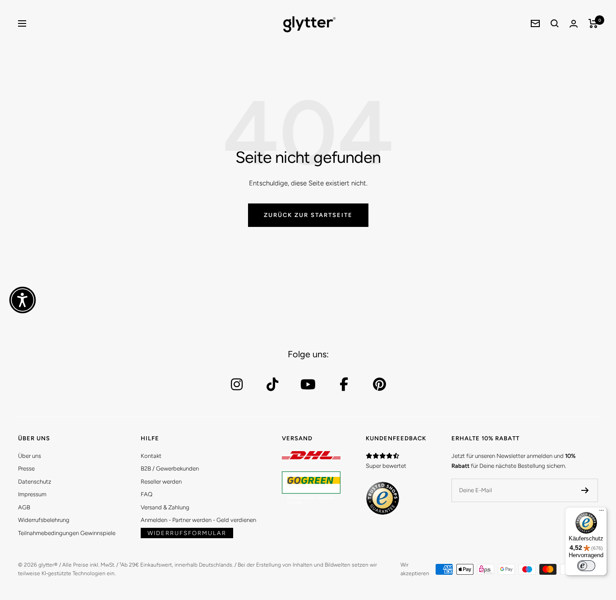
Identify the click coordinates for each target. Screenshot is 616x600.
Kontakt (151, 455)
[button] (22, 300)
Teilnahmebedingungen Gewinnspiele (66, 533)
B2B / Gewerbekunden (170, 468)
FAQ (146, 494)
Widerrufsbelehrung (43, 520)
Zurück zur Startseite (308, 215)
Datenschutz (34, 481)
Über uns (29, 455)
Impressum (32, 494)
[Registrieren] (585, 490)
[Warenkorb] (593, 23)
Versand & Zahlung (165, 507)
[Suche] (555, 23)
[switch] (586, 565)
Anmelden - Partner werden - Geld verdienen (198, 520)
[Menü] (601, 512)
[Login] (574, 24)
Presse (26, 468)
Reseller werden (161, 481)
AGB (24, 507)
